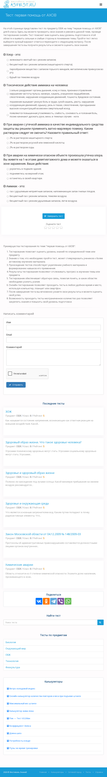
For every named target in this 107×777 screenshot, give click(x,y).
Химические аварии (19, 565)
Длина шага (15, 733)
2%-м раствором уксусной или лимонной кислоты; (37, 142)
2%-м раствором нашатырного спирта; (31, 137)
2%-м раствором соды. (22, 147)
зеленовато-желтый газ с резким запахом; (33, 59)
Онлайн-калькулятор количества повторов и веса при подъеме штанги (45, 696)
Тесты (88, 772)
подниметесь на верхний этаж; (27, 173)
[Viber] (60, 601)
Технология (12, 661)
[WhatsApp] (68, 601)
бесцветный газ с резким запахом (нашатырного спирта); (41, 64)
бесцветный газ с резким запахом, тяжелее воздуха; (38, 196)
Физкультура (13, 667)
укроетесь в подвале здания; (25, 168)
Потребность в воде (19, 740)
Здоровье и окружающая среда (27, 503)
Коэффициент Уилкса (20, 725)
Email (9, 334)
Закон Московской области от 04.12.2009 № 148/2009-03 (43, 534)
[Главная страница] (19, 4)
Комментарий (14, 347)
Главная (43, 772)
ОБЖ (8, 654)
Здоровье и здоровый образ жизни (29, 473)
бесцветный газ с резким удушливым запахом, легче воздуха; (43, 200)
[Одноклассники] (46, 601)
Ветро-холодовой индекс (22, 688)
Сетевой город (74, 772)
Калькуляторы (57, 772)
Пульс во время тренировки (23, 748)
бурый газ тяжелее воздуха (24, 77)
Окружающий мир (16, 648)
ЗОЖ (8, 411)
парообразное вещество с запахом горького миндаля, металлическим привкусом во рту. (56, 71)
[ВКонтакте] (39, 601)
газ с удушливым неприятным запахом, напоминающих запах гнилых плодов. (52, 191)
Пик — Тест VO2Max (19, 718)
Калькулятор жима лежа (21, 711)
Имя (8, 322)
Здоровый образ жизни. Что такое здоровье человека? (43, 442)
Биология (11, 642)
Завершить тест (55, 216)
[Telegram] (53, 601)
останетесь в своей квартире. (26, 178)
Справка (99, 772)
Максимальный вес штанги (22, 703)
